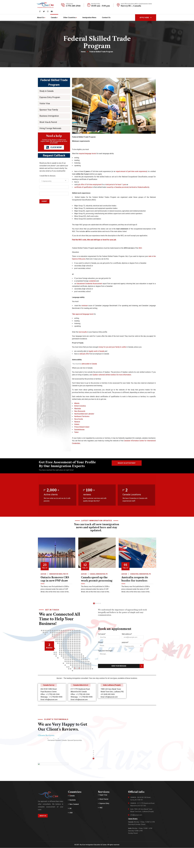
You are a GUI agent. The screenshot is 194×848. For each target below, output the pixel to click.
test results (83, 332)
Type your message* (105, 651)
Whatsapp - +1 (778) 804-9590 (51, 697)
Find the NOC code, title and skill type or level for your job (94, 240)
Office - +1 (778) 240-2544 (50, 694)
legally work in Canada (96, 351)
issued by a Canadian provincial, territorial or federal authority (127, 187)
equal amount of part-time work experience (131, 171)
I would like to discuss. (47, 176)
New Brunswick (79, 411)
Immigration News (55, 574)
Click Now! (56, 147)
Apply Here (144, 17)
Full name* (101, 634)
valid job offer (84, 354)
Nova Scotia (78, 419)
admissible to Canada (89, 364)
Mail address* (127, 634)
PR (67, 574)
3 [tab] (98, 603)
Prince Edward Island (81, 427)
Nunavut (77, 422)
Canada (92, 574)
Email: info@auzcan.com (49, 699)
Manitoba (77, 409)
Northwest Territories (81, 416)
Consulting (134, 574)
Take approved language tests (82, 314)
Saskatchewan (79, 430)
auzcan (43, 574)
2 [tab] (95, 603)
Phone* (100, 642)
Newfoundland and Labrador (84, 414)
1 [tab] (93, 603)
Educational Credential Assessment (89, 284)
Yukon (76, 432)
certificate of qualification (83, 187)
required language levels (87, 153)
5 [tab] (93, 758)
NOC (140, 248)
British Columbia (80, 406)
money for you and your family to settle (112, 347)
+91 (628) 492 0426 (108, 694)
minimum (84, 306)
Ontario (76, 424)
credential (92, 281)
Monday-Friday (95, 3)
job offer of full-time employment (90, 185)
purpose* (125, 642)
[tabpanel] (56, 568)
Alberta (76, 403)
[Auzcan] (45, 5)
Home (83, 52)
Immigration (100, 574)
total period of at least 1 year (116, 185)
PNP (64, 574)
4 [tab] (100, 603)
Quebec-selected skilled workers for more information (112, 375)
